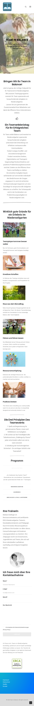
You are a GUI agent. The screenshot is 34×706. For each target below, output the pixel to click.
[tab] (17, 468)
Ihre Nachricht (7, 605)
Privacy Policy (6, 629)
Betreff (5, 597)
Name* (5, 581)
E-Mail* (5, 589)
